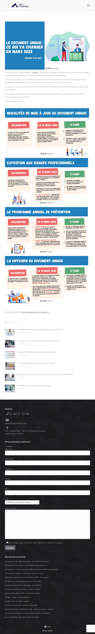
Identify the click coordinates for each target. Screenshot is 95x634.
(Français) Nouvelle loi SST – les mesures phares (23, 593)
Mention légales (47, 631)
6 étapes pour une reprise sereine (17, 601)
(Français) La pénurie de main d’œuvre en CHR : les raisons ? (27, 577)
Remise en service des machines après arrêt (21, 605)
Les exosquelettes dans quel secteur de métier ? (36, 363)
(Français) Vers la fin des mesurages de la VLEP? (23, 585)
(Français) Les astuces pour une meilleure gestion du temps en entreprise (31, 569)
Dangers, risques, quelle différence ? (18, 597)
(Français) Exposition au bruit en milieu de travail (36, 352)
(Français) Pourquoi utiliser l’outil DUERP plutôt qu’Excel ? (40, 330)
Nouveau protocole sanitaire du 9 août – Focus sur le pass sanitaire (29, 609)
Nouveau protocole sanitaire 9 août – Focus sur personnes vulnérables (45, 374)
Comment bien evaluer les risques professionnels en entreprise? (28, 613)
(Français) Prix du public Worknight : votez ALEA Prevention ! (27, 561)
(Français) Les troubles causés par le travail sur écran (38, 341)
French (35, 72)
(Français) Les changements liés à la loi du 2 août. (23, 581)
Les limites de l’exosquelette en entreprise (33, 386)
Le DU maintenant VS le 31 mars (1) (35, 312)
